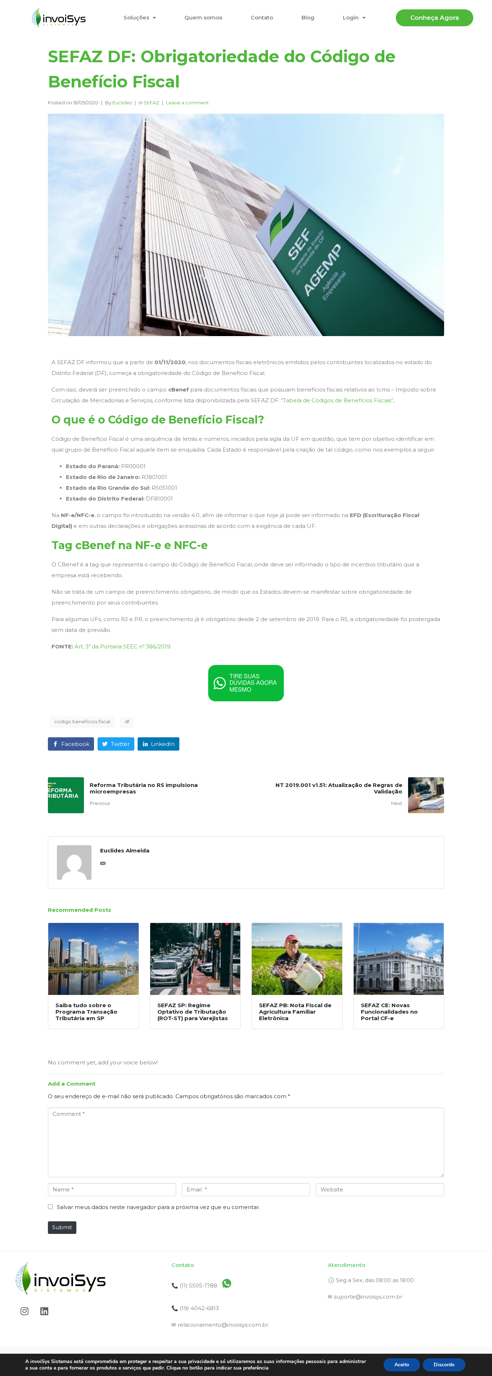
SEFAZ (151, 102)
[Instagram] (24, 1311)
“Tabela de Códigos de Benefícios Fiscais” (337, 400)
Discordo (444, 1364)
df (127, 721)
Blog (307, 17)
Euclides (122, 102)
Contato (262, 17)
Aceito (401, 1364)
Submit (62, 1227)
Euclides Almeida (124, 850)
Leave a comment (187, 102)
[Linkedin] (44, 1311)
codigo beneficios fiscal (82, 721)
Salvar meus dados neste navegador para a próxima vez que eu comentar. (158, 1207)
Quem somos (203, 17)
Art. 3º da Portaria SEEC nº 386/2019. (123, 646)
